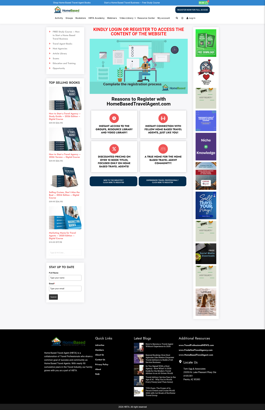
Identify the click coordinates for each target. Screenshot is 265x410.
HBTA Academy (96, 18)
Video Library (126, 18)
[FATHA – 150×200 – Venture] (206, 315)
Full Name (53, 273)
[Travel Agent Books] (65, 44)
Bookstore (80, 18)
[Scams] (65, 58)
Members (99, 349)
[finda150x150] (206, 107)
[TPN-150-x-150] (206, 263)
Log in (192, 18)
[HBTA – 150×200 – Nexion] (206, 159)
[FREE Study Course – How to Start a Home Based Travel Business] (65, 35)
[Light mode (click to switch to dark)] (182, 18)
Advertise (99, 345)
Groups (69, 18)
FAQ (97, 374)
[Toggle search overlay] (177, 18)
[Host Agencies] (65, 48)
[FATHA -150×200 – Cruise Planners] (206, 56)
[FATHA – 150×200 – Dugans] (206, 85)
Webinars (112, 18)
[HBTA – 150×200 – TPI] (206, 218)
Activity (59, 18)
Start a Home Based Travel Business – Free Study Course (132, 2)
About (98, 369)
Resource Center (146, 18)
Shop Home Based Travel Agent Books (72, 2)
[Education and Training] (65, 63)
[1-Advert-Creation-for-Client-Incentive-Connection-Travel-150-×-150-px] (206, 130)
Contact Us (100, 359)
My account (163, 18)
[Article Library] (65, 53)
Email (52, 283)
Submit (53, 297)
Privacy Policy (101, 364)
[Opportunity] (65, 68)
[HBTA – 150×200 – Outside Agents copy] (206, 189)
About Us (99, 354)
